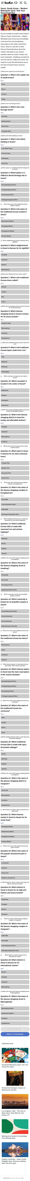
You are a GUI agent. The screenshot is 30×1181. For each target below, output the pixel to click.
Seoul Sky (4, 163)
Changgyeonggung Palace (9, 199)
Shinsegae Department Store (10, 514)
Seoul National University (9, 611)
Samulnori (4, 654)
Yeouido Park (5, 463)
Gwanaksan (5, 405)
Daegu (3, 99)
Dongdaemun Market (7, 231)
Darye (3, 732)
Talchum (4, 659)
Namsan (3, 395)
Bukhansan (4, 390)
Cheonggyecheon (6, 585)
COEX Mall (4, 509)
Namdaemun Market (7, 221)
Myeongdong (5, 269)
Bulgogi (3, 548)
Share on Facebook (15, 1034)
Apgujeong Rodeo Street (9, 589)
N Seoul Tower (5, 153)
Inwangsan (4, 400)
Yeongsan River (6, 131)
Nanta (3, 650)
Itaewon (3, 264)
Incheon (3, 94)
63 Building (4, 158)
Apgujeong (4, 899)
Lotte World (4, 863)
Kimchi (3, 543)
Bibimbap (4, 538)
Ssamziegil (4, 575)
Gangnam (4, 259)
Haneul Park (5, 478)
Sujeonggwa (5, 371)
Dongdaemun (5, 338)
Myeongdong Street (7, 1008)
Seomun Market (6, 236)
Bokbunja (4, 366)
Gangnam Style (6, 323)
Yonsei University (6, 616)
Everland (4, 868)
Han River (4, 116)
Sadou (3, 727)
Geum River (5, 126)
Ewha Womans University (9, 626)
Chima (3, 301)
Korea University (6, 621)
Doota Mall (4, 499)
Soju (2, 357)
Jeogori (3, 292)
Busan (3, 89)
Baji (2, 296)
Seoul (3, 84)
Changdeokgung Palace (8, 189)
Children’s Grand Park (8, 878)
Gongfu (3, 722)
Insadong (4, 333)
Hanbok (3, 287)
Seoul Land (4, 873)
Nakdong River (6, 121)
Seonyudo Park (6, 473)
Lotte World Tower (6, 148)
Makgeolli (4, 361)
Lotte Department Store (8, 504)
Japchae (4, 553)
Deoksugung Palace (7, 194)
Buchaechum (5, 645)
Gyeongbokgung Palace (8, 185)
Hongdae (4, 254)
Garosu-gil (4, 580)
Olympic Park (5, 468)
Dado (3, 717)
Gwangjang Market (7, 226)
